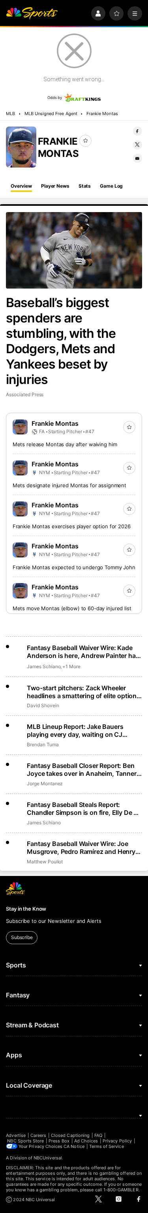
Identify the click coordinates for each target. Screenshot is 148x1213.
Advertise (16, 1135)
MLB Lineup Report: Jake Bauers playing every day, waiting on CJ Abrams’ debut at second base (75, 730)
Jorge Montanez (45, 783)
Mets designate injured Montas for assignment (69, 485)
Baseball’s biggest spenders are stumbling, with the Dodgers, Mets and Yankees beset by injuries (61, 341)
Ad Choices (86, 1141)
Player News (55, 186)
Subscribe (22, 937)
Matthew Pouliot (45, 862)
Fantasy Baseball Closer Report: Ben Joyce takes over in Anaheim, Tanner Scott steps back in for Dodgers (81, 769)
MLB (10, 113)
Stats (85, 186)
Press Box (59, 1141)
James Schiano (43, 666)
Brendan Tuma (42, 744)
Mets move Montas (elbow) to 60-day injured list (72, 608)
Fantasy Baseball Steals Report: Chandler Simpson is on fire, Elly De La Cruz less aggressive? (84, 808)
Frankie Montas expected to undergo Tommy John (74, 567)
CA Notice (74, 1146)
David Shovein (43, 705)
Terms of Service (106, 1146)
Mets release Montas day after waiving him (65, 444)
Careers (38, 1135)
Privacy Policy (117, 1141)
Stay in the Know (26, 909)
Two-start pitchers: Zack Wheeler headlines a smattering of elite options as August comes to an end (83, 692)
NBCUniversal (48, 1158)
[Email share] (137, 158)
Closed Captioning (70, 1135)
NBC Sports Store (25, 1141)
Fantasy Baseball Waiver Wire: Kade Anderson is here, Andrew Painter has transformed (83, 652)
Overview (21, 186)
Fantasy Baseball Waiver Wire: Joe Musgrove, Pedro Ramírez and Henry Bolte (81, 847)
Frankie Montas (102, 113)
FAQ (98, 1135)
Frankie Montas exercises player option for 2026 (72, 526)
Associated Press (24, 394)
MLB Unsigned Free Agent (50, 113)
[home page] (32, 13)
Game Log (111, 186)
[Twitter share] (137, 144)
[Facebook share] (137, 131)
